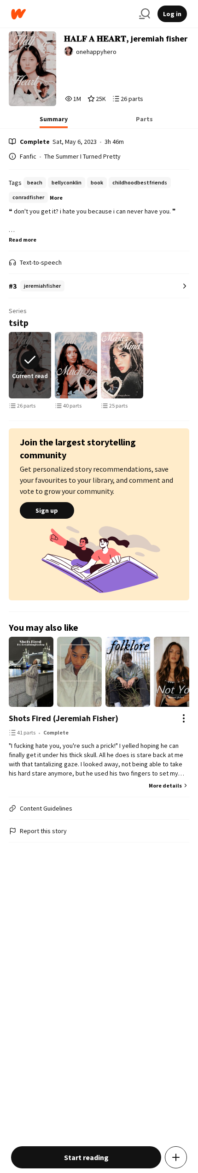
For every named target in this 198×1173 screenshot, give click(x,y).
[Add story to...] (176, 1157)
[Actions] (183, 718)
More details (165, 785)
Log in (172, 14)
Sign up (46, 510)
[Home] (71, 14)
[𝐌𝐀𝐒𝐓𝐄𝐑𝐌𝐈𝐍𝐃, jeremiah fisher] (122, 365)
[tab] (54, 121)
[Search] (144, 13)
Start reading (86, 1157)
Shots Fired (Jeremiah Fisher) (63, 718)
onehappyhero (96, 51)
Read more (22, 239)
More (56, 197)
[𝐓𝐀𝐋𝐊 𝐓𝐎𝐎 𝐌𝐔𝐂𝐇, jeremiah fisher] (76, 365)
